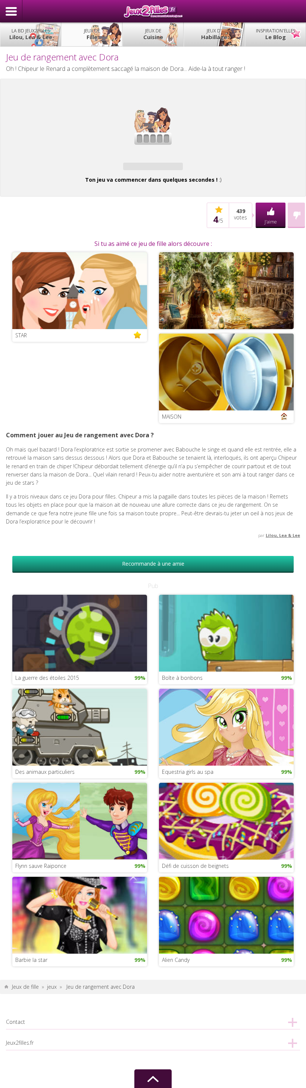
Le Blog (275, 34)
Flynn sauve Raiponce (40, 865)
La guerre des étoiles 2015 (47, 677)
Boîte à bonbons (182, 677)
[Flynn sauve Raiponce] (79, 820)
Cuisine (153, 34)
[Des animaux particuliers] (79, 726)
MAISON (171, 416)
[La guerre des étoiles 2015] (79, 632)
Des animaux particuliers (45, 771)
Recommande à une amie (153, 563)
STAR (21, 335)
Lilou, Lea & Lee (30, 34)
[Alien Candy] (226, 914)
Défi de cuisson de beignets (195, 865)
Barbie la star (31, 959)
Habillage (214, 34)
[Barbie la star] (79, 914)
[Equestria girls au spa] (226, 726)
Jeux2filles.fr (153, 11)
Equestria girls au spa (187, 771)
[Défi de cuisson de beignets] (226, 820)
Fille (92, 34)
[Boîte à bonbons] (226, 632)
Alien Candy (176, 959)
